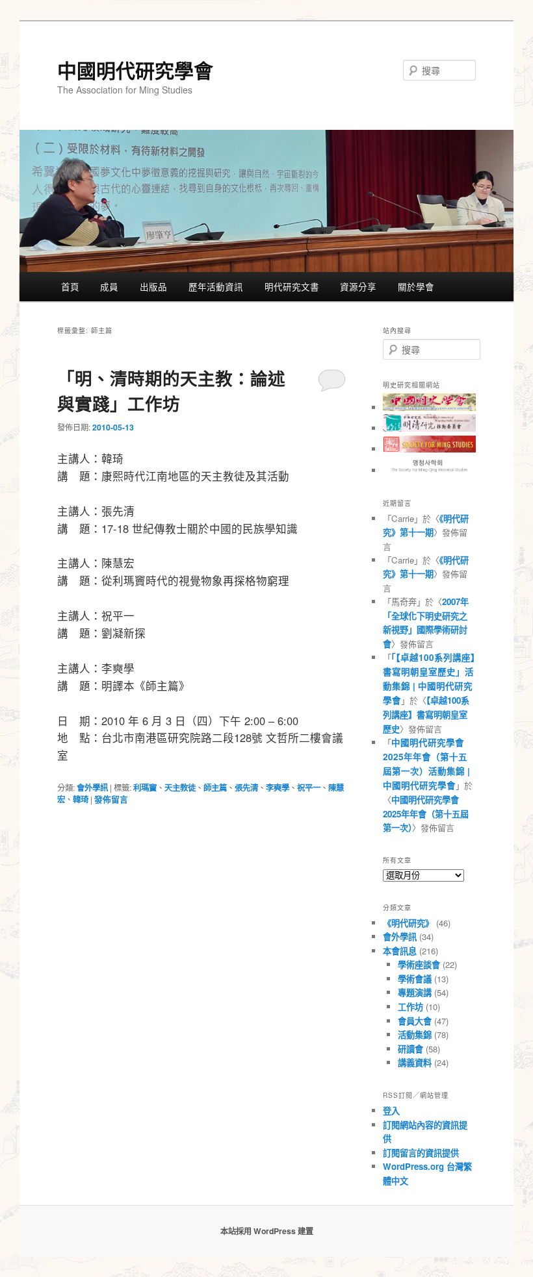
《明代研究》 (408, 923)
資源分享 (358, 286)
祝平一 (308, 787)
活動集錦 (415, 1034)
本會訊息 (400, 951)
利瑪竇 (145, 787)
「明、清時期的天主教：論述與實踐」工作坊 (171, 390)
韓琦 (80, 799)
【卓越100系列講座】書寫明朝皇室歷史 (426, 714)
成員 (109, 286)
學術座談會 (419, 964)
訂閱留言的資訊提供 (421, 1153)
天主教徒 (180, 787)
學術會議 (415, 979)
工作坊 (410, 1006)
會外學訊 (92, 787)
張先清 (246, 787)
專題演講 (415, 992)
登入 (391, 1110)
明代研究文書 (292, 286)
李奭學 (277, 787)
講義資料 (415, 1062)
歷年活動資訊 (215, 286)
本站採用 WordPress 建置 (266, 1231)
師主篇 (215, 787)
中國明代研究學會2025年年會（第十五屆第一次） (426, 813)
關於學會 (416, 286)
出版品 (153, 286)
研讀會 (410, 1049)
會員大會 (415, 1021)
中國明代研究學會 (135, 70)
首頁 (70, 286)
